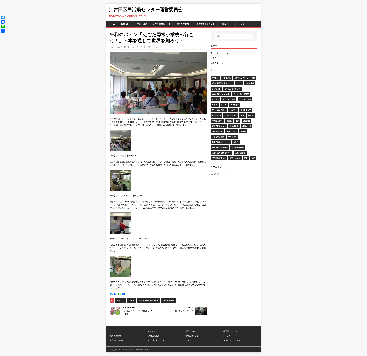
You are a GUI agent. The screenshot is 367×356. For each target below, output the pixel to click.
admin (132, 47)
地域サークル (217, 131)
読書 (246, 158)
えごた (238, 83)
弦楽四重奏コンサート (220, 142)
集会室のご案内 (116, 340)
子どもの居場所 (218, 136)
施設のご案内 (183, 24)
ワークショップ (231, 115)
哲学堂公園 (234, 126)
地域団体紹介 (191, 331)
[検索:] (234, 36)
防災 (253, 158)
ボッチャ (233, 110)
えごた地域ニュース (162, 24)
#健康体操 (226, 78)
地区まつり (246, 126)
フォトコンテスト (219, 110)
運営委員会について (206, 24)
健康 (237, 121)
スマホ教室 (234, 104)
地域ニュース (231, 131)
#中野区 (215, 78)
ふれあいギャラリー (232, 88)
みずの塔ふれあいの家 (220, 94)
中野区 (250, 115)
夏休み (243, 131)
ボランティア (246, 110)
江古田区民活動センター (148, 300)
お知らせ (125, 24)
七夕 (242, 115)
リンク (241, 24)
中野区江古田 (217, 121)
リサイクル (216, 115)
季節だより (232, 136)
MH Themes (148, 349)
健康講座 (246, 121)
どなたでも (216, 88)
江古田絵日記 (141, 24)
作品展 (229, 121)
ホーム (112, 24)
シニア (223, 104)
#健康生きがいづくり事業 (245, 78)
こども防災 (249, 83)
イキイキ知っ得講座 (241, 94)
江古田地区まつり (219, 158)
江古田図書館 (168, 300)
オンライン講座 (229, 99)
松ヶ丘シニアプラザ (220, 147)
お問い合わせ (226, 24)
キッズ (131, 300)
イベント (120, 300)
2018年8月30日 (119, 47)
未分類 (235, 142)
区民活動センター (219, 126)
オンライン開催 (245, 99)
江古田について (191, 336)
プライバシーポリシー (232, 340)
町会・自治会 (235, 158)
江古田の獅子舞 (238, 147)
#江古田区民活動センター (222, 83)
